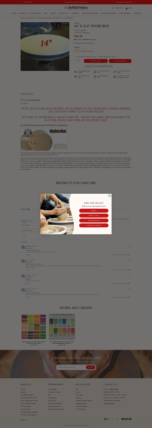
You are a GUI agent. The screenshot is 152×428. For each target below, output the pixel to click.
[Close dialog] (109, 195)
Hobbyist (94, 211)
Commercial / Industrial (94, 225)
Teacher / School (94, 215)
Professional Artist (93, 220)
